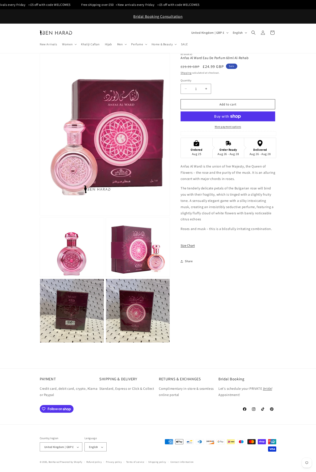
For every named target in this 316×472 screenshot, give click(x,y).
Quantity (186, 80)
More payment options (228, 126)
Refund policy (94, 461)
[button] (69, 44)
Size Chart (188, 245)
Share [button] (189, 261)
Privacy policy (114, 461)
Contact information (182, 461)
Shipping (186, 72)
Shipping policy (157, 461)
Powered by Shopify (71, 462)
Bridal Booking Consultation (158, 16)
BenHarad (54, 462)
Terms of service (135, 461)
